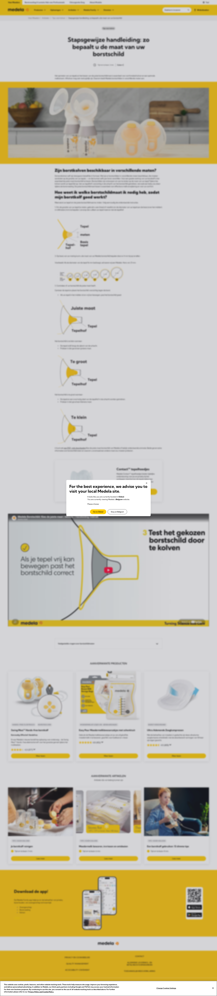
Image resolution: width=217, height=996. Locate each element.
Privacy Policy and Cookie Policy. (41, 992)
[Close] (213, 988)
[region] (108, 988)
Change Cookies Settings (166, 988)
